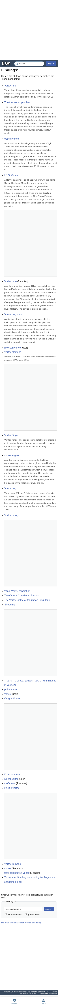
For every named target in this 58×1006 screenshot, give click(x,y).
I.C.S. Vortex (11, 175)
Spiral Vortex (11, 779)
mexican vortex (12, 347)
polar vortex (10, 689)
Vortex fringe (11, 435)
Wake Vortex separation (17, 591)
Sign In (51, 63)
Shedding (9, 604)
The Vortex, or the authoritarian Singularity (27, 600)
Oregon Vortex (12, 698)
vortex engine (11, 455)
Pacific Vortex (11, 788)
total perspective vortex (17, 873)
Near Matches (14, 914)
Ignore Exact (34, 914)
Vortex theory (11, 515)
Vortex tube (10, 281)
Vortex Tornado (12, 864)
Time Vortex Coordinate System (21, 595)
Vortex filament (12, 352)
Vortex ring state (13, 314)
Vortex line (10, 85)
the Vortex (9, 783)
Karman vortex (12, 774)
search (48, 909)
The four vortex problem (17, 102)
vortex (7, 694)
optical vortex (11, 138)
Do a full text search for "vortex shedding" (21, 922)
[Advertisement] (29, 30)
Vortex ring (10, 488)
